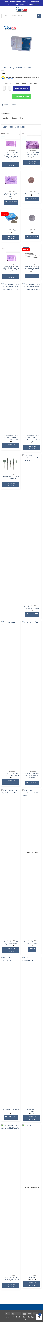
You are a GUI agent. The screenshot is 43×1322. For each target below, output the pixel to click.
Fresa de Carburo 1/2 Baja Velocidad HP (11, 943)
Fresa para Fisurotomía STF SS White (32, 943)
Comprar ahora (21, 96)
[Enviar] (40, 16)
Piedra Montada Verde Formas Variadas (11, 477)
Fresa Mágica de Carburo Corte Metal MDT (11, 194)
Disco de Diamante (32, 231)
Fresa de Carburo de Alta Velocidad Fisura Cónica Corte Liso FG (11, 437)
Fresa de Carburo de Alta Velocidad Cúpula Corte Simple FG (11, 268)
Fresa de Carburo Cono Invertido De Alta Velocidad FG (32, 154)
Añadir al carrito (21, 88)
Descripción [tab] (6, 113)
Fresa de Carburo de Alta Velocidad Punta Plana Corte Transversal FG (32, 438)
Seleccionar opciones (11, 164)
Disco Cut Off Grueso (32, 193)
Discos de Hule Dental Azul (11, 1110)
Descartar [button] (37, 4)
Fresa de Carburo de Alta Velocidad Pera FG (11, 1278)
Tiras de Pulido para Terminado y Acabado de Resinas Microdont (32, 268)
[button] (3, 9)
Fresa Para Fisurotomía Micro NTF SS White (32, 608)
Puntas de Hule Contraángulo (32, 1110)
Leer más (32, 949)
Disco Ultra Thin (11, 231)
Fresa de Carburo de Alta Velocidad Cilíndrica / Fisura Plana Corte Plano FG (11, 155)
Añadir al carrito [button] (11, 201)
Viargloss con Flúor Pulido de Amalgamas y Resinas (32, 775)
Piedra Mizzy (32, 1277)
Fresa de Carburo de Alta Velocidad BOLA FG (11, 774)
